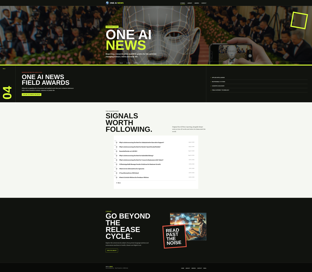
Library (189, 3)
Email (204, 268)
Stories (182, 3)
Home (182, 268)
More (119, 183)
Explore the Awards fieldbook (31, 94)
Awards (197, 3)
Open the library (112, 250)
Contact (203, 3)
